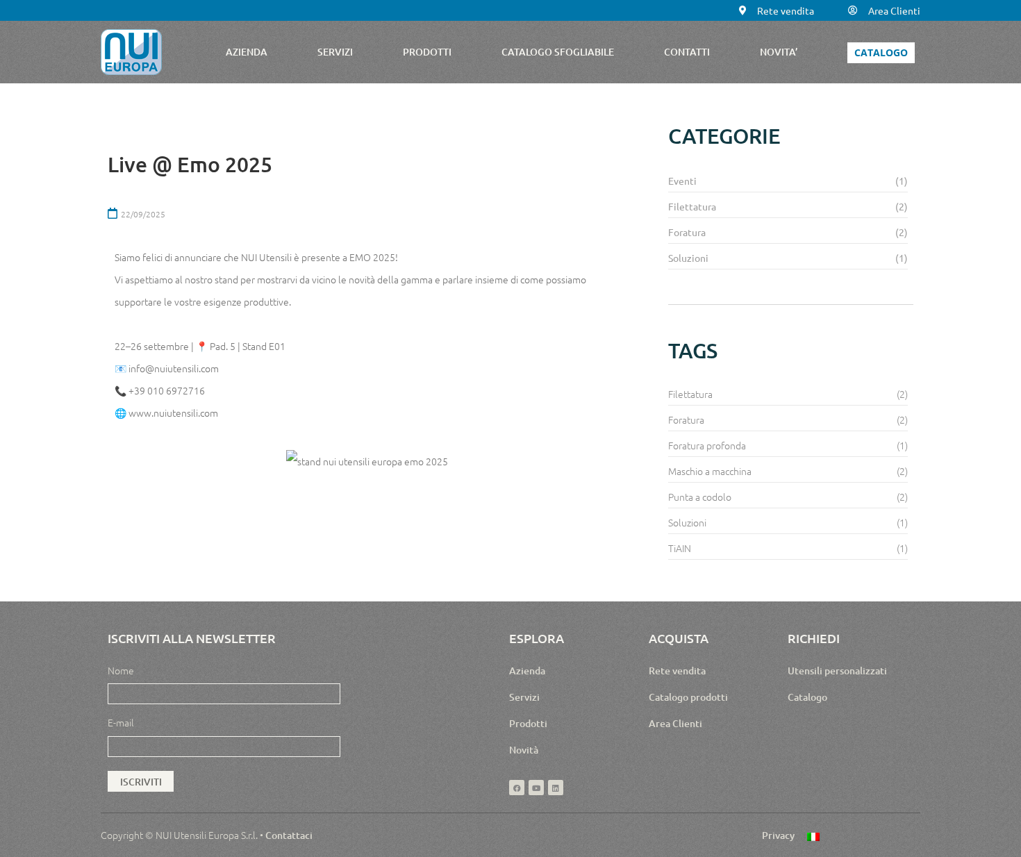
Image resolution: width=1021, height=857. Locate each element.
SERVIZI (335, 51)
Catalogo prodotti (688, 697)
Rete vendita (677, 670)
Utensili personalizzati (837, 670)
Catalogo (807, 697)
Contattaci (289, 835)
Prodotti (528, 723)
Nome (121, 670)
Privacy (778, 835)
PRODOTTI (427, 51)
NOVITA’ (779, 51)
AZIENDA (246, 51)
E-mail (121, 722)
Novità (523, 749)
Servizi (524, 697)
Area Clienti (675, 723)
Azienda (527, 670)
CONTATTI (687, 51)
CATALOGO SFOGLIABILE (557, 51)
